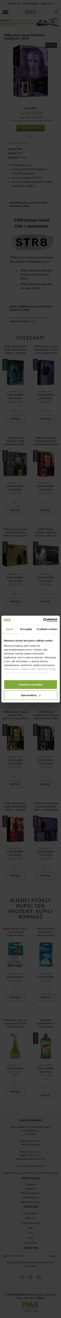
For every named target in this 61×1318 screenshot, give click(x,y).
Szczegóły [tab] (26, 629)
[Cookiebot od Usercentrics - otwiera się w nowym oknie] (43, 620)
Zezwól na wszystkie (30, 684)
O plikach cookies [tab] (47, 629)
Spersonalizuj (28, 695)
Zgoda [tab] (9, 629)
